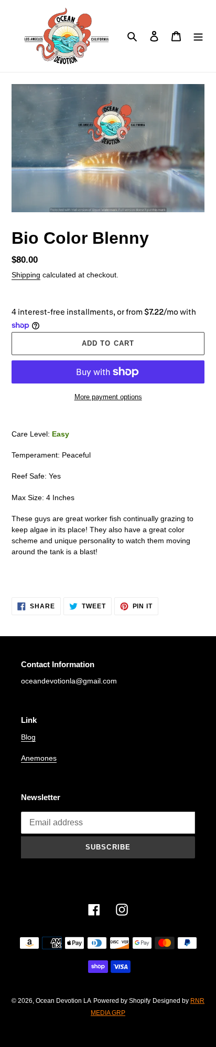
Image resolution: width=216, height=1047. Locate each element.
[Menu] (198, 36)
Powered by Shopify (121, 1000)
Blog (28, 737)
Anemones (39, 758)
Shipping (26, 275)
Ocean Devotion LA (63, 1000)
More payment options (108, 397)
